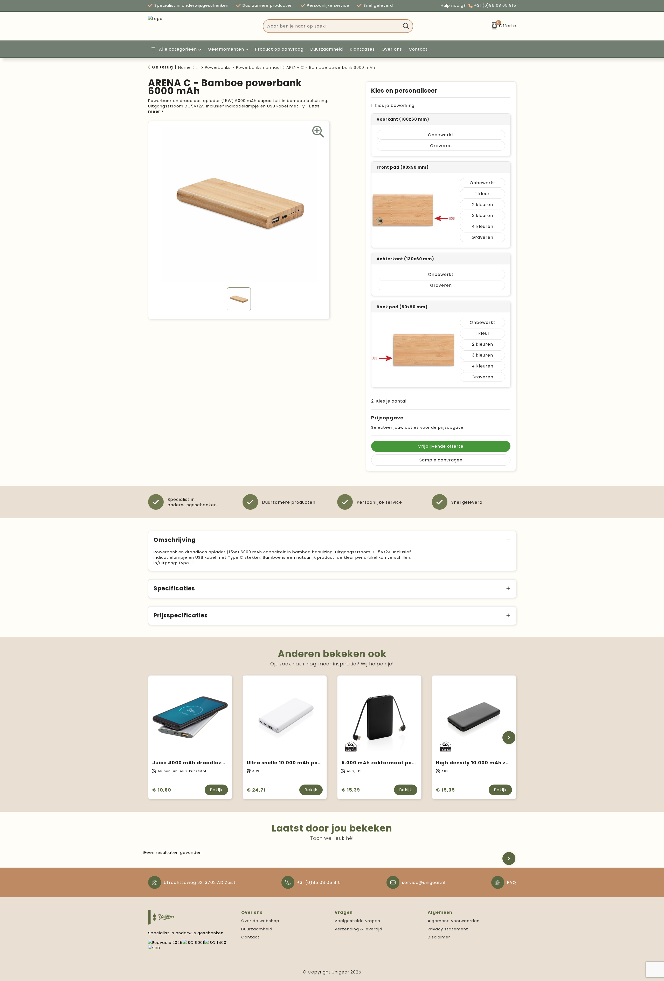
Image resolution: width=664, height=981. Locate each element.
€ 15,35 (445, 790)
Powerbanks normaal (258, 67)
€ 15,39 (350, 790)
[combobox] (332, 26)
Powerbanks (218, 67)
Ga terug (162, 67)
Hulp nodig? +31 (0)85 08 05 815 (478, 5)
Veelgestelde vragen (357, 920)
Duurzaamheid (256, 929)
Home (184, 67)
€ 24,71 (256, 790)
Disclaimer (439, 937)
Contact (250, 937)
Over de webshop (260, 920)
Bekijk (216, 790)
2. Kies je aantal (388, 401)
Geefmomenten (226, 49)
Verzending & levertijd (358, 929)
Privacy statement (448, 929)
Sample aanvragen (440, 460)
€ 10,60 (161, 790)
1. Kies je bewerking (392, 105)
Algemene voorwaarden (454, 920)
